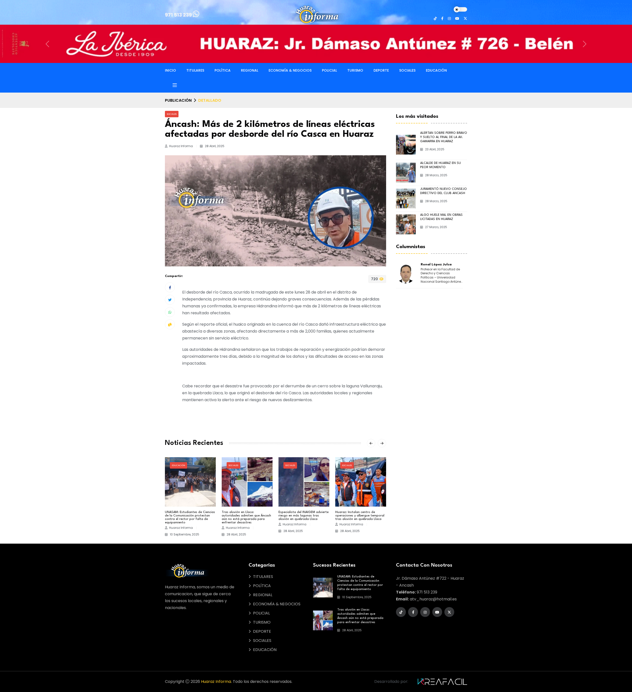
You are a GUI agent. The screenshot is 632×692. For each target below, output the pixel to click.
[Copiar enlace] (170, 286)
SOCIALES (407, 32)
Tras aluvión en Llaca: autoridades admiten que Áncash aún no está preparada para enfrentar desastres (246, 479)
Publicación (178, 62)
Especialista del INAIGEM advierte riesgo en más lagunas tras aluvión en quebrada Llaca (303, 477)
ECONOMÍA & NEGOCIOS (290, 32)
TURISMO (355, 32)
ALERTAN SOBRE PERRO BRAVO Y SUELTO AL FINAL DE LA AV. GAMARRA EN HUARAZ (443, 98)
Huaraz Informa (216, 643)
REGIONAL (249, 32)
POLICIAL (329, 32)
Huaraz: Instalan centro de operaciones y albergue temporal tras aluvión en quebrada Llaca (359, 477)
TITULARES (195, 32)
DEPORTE (381, 32)
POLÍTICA (223, 32)
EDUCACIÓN (436, 32)
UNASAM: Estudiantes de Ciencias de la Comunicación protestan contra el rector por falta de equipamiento (190, 479)
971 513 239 (179, 14)
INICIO (170, 32)
